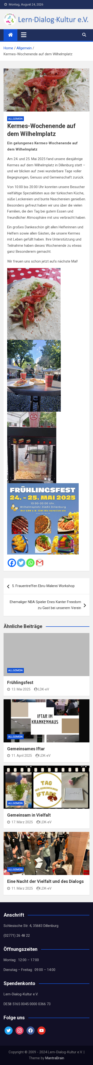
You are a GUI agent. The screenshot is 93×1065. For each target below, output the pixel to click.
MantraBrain (54, 1058)
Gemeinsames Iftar (26, 748)
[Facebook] (12, 563)
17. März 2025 (22, 822)
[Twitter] (21, 563)
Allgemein (15, 118)
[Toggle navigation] (23, 34)
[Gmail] (40, 563)
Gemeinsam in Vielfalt (29, 815)
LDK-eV (43, 689)
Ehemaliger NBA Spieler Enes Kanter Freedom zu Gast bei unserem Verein (45, 605)
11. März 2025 (22, 888)
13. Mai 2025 (21, 689)
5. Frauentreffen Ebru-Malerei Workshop (43, 586)
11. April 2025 (21, 755)
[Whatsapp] (30, 563)
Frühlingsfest (20, 682)
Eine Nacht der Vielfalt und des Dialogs (45, 881)
